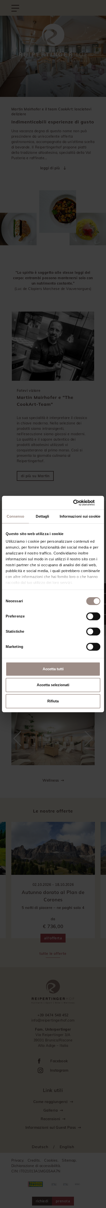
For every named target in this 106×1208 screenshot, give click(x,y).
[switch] (93, 616)
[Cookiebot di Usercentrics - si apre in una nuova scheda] (78, 502)
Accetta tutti (53, 669)
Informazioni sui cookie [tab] (80, 516)
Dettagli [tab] (42, 516)
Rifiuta (53, 701)
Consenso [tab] (15, 516)
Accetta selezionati (53, 685)
